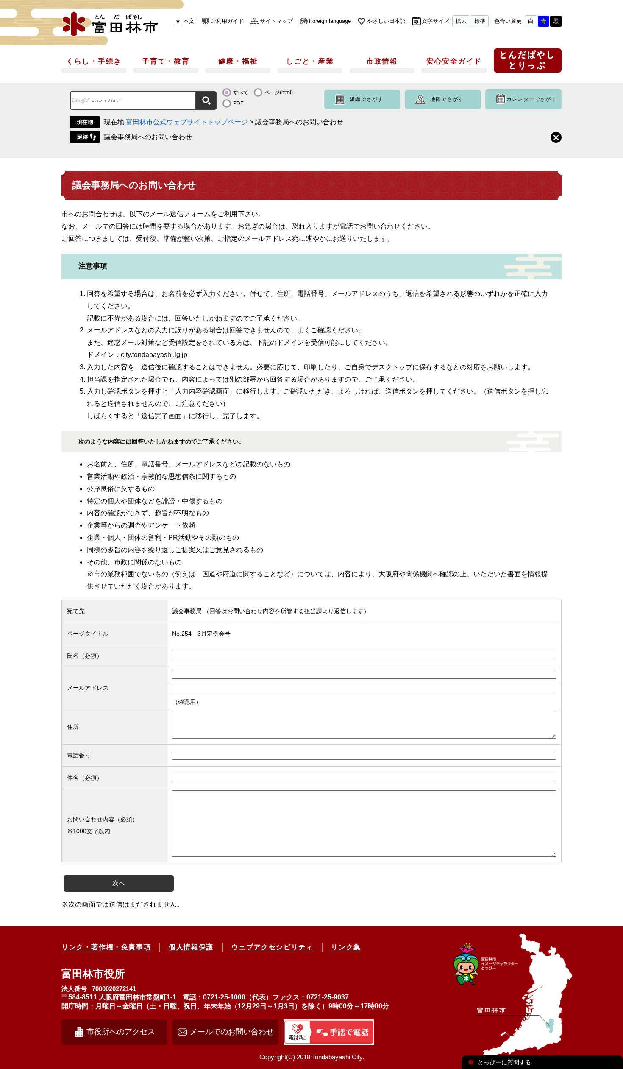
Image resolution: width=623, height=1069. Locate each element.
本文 (189, 21)
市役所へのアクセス (120, 1031)
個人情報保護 (191, 947)
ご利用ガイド (227, 21)
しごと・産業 (310, 61)
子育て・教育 (165, 61)
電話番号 (79, 755)
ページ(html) (278, 92)
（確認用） (187, 701)
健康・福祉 (238, 61)
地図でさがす (447, 99)
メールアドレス (87, 687)
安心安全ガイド (454, 61)
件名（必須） (85, 777)
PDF (238, 103)
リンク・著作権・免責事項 (106, 947)
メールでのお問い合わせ (232, 1031)
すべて (240, 92)
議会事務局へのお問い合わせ (148, 136)
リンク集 (346, 947)
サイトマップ (276, 21)
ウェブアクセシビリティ (272, 947)
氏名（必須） (85, 655)
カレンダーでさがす (531, 99)
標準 (479, 21)
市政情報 (382, 61)
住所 (73, 726)
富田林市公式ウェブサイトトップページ (187, 122)
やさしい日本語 (386, 21)
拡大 (461, 21)
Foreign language (330, 21)
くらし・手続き (94, 61)
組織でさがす (366, 99)
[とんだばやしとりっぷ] (528, 63)
